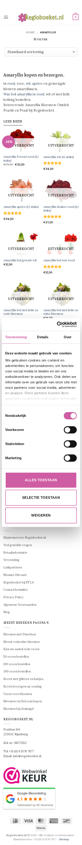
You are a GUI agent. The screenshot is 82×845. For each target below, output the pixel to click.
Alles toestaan (41, 480)
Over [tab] (68, 337)
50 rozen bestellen (16, 657)
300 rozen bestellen (17, 671)
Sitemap (64, 839)
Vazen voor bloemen (17, 694)
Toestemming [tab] (16, 337)
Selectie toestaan (41, 497)
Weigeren (41, 515)
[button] (5, 17)
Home (30, 32)
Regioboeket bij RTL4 (18, 582)
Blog (6, 612)
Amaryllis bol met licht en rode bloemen (20, 312)
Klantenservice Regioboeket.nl (24, 538)
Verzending (11, 560)
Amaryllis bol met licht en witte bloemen (60, 312)
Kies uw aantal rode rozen (21, 649)
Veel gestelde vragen (17, 545)
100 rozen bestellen (16, 664)
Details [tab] (42, 337)
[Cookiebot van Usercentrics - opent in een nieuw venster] (58, 324)
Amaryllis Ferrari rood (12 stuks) (21, 158)
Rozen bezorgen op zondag (22, 686)
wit (28, 83)
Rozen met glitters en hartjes (23, 679)
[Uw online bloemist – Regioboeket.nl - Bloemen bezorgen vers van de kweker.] (41, 17)
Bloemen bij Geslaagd (18, 709)
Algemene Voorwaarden (19, 605)
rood (11, 83)
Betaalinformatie (15, 553)
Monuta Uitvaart (15, 575)
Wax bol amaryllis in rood (23, 94)
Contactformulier (15, 590)
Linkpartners (12, 567)
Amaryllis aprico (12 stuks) (21, 207)
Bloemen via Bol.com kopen (22, 701)
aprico (37, 83)
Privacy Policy (13, 597)
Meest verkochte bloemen (21, 642)
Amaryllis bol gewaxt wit (20, 260)
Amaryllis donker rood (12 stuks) (61, 208)
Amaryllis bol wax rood (59, 260)
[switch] (70, 429)
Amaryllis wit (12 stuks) (58, 157)
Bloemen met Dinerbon (19, 634)
